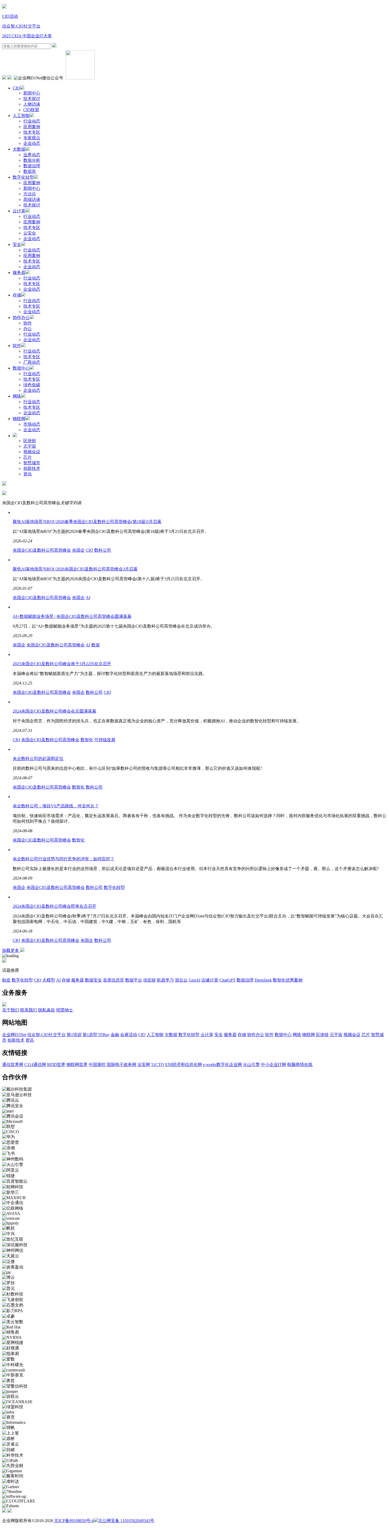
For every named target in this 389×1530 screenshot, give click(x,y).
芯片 (27, 457)
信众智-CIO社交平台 (21, 26)
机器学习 (165, 980)
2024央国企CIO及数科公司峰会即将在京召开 (54, 906)
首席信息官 (113, 980)
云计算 (19, 211)
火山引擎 (251, 1064)
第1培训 (74, 1034)
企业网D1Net (14, 1034)
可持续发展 (104, 739)
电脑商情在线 (300, 1064)
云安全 (29, 233)
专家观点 (31, 138)
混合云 (181, 980)
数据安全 (93, 980)
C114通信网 (35, 1064)
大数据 (19, 149)
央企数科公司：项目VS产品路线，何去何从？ (56, 806)
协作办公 (21, 317)
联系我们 (28, 1010)
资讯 (27, 474)
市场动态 (31, 424)
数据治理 (31, 166)
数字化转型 (23, 177)
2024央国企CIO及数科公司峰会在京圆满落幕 (54, 711)
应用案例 (31, 126)
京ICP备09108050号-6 (74, 1520)
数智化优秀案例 (287, 980)
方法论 (29, 194)
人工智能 (21, 115)
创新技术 (31, 468)
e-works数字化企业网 (222, 1064)
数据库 (29, 171)
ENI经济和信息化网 (183, 1064)
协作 (27, 323)
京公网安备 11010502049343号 (126, 1520)
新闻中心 (31, 93)
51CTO (157, 1064)
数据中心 (21, 368)
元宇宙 (29, 446)
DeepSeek (263, 980)
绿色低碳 (31, 384)
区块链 (29, 440)
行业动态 (31, 121)
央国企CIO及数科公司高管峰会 (42, 550)
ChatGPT (227, 980)
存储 (17, 295)
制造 (6, 980)
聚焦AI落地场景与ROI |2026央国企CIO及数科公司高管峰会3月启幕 (75, 569)
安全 (17, 244)
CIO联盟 (31, 109)
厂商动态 (31, 362)
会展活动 (128, 1034)
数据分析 (31, 160)
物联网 (19, 418)
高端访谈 (31, 199)
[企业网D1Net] (4, 7)
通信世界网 (12, 1064)
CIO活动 (10, 16)
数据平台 (133, 980)
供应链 (149, 980)
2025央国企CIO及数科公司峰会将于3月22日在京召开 (62, 664)
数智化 (86, 739)
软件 (17, 345)
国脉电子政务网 (121, 1064)
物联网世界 (77, 1064)
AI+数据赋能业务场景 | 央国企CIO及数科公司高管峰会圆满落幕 (72, 616)
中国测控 (97, 1064)
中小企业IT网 (273, 1064)
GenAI (194, 980)
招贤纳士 (64, 1010)
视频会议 (31, 451)
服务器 (19, 272)
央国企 (78, 550)
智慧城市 (31, 463)
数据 (95, 645)
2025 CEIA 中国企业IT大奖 (27, 36)
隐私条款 (46, 1010)
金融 (115, 1034)
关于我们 (10, 1010)
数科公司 (102, 550)
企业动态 (31, 143)
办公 (27, 328)
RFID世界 (56, 1064)
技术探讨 (31, 98)
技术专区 (31, 132)
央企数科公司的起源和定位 (38, 758)
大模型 (48, 980)
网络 (17, 396)
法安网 (143, 1064)
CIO (16, 88)
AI (88, 597)
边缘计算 (209, 980)
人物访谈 (31, 104)
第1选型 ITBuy (96, 1034)
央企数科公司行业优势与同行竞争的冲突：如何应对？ (63, 859)
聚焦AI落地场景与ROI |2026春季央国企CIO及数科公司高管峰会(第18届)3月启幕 (87, 521)
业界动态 (31, 154)
